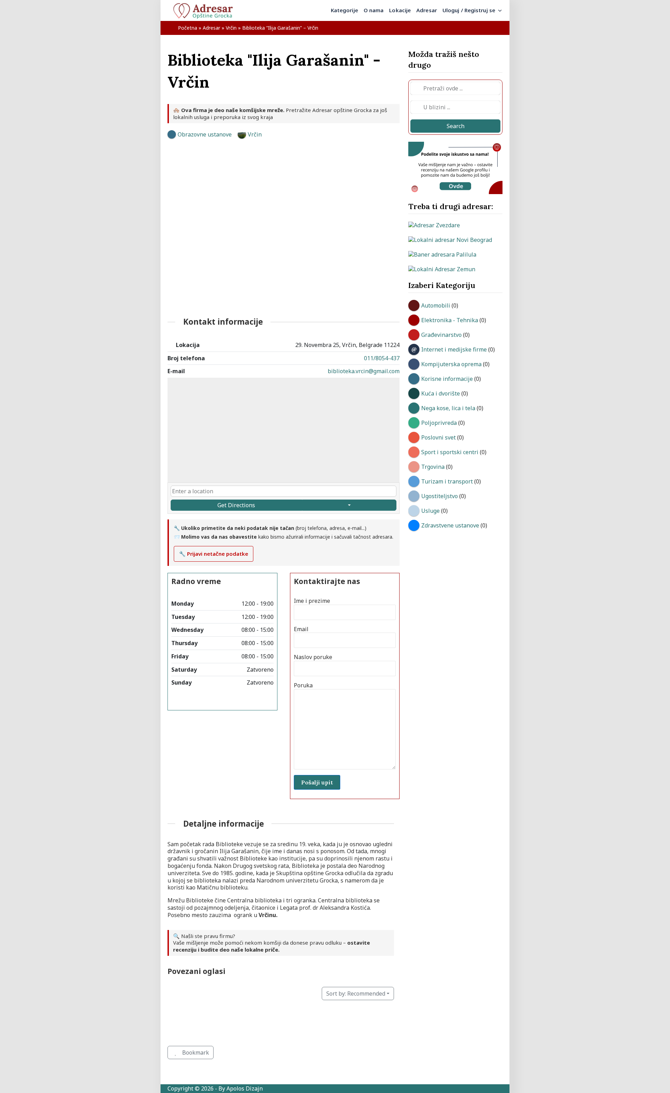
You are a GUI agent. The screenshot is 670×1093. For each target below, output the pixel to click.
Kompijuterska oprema (451, 364)
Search (455, 126)
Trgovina (433, 467)
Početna (187, 27)
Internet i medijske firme (454, 349)
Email (301, 629)
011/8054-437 (382, 358)
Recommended (355, 993)
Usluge (430, 511)
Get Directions (236, 505)
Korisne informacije (447, 379)
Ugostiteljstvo (439, 496)
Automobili (435, 305)
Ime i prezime (312, 601)
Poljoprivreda (439, 423)
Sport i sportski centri (449, 452)
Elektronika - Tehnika (449, 320)
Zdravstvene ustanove (450, 525)
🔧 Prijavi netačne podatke (213, 553)
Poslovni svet (438, 437)
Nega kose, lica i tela (448, 408)
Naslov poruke (313, 657)
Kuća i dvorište (440, 393)
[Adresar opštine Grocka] (206, 10)
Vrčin (231, 27)
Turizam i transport (447, 481)
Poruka (303, 685)
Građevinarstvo (441, 335)
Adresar (211, 27)
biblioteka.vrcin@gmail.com (364, 371)
